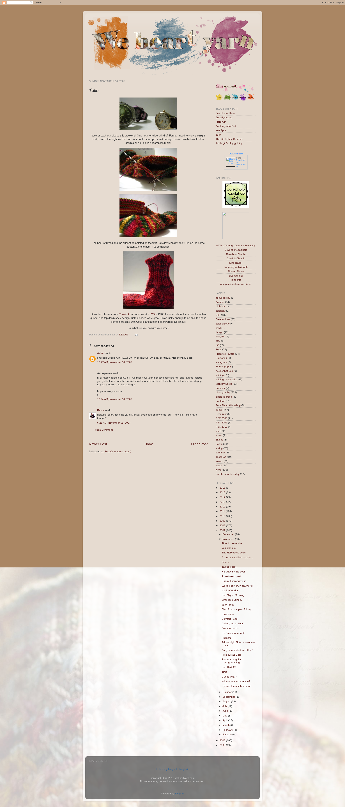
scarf (218, 431)
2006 (223, 740)
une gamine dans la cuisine (235, 284)
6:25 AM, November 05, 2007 (114, 422)
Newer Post (98, 444)
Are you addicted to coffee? (237, 650)
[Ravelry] (250, 100)
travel (219, 465)
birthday (220, 306)
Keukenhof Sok (224, 371)
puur (218, 134)
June (225, 710)
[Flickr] (219, 100)
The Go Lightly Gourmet (229, 139)
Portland (220, 401)
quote (219, 409)
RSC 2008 (221, 418)
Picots (225, 562)
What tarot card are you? (236, 681)
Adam (100, 353)
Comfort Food (230, 619)
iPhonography (223, 366)
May (225, 715)
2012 (223, 506)
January (227, 734)
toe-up (219, 461)
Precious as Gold (231, 654)
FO (217, 345)
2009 (223, 521)
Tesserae (221, 457)
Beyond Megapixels (236, 250)
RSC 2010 (221, 426)
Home (149, 444)
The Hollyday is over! (234, 552)
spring (219, 448)
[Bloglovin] (243, 100)
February (228, 730)
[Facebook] (235, 100)
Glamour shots (230, 628)
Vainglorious (229, 548)
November (228, 539)
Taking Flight (229, 566)
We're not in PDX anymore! (237, 586)
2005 (223, 745)
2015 (223, 492)
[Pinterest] (227, 100)
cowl (218, 328)
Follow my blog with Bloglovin (172, 769)
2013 (223, 502)
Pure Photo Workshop (228, 405)
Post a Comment (103, 429)
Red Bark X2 (229, 667)
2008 (223, 525)
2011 (223, 511)
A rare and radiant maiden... (238, 557)
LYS (152, 314)
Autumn (220, 302)
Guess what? (229, 676)
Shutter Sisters (235, 271)
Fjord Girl (221, 121)
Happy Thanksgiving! (234, 581)
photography (223, 392)
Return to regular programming (231, 661)
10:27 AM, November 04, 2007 (114, 362)
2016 (223, 487)
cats (218, 315)
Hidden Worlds (230, 590)
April (225, 720)
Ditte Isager (235, 262)
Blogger (179, 793)
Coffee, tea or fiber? (233, 623)
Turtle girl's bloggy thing (229, 143)
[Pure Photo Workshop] (235, 207)
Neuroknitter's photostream (240, 163)
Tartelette (236, 280)
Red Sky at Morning (233, 595)
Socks (219, 444)
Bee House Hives (225, 113)
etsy (218, 341)
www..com (236, 154)
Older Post (199, 444)
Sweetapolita (236, 275)
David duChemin (235, 258)
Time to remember (232, 543)
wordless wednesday (227, 474)
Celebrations (223, 319)
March (226, 725)
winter (219, 470)
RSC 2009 (221, 422)
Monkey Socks (224, 383)
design (219, 332)
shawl (219, 435)
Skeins (219, 439)
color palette (223, 323)
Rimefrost (221, 414)
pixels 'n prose (224, 396)
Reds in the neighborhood (236, 686)
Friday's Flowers (225, 354)
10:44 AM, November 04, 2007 (114, 399)
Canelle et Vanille (236, 254)
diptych (220, 336)
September (229, 696)
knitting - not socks (226, 379)
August (226, 701)
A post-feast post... (232, 576)
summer (220, 452)
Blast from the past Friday (236, 609)
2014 (223, 497)
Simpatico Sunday (232, 600)
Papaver (220, 388)
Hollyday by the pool (233, 571)
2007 (223, 530)
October (227, 692)
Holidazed (221, 358)
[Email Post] (136, 334)
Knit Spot (221, 130)
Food (219, 349)
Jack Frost (228, 604)
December (228, 534)
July (225, 706)
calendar (221, 310)
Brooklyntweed (224, 117)
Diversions (228, 614)
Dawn (100, 410)
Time (224, 672)
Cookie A (124, 314)
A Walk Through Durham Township (236, 245)
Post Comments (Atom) (118, 451)
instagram (221, 362)
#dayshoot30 (223, 297)
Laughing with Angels (236, 267)
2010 (223, 516)
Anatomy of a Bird (226, 126)
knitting (220, 375)
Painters (226, 637)
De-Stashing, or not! (233, 633)
